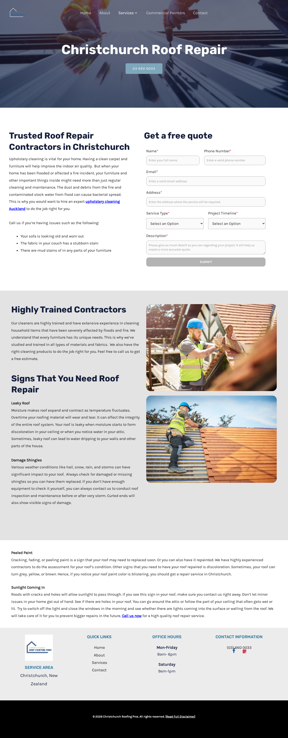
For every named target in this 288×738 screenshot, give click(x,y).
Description (157, 235)
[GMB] (244, 650)
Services (126, 12)
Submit (206, 262)
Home (85, 12)
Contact (200, 12)
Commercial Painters (165, 12)
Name (152, 151)
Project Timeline (223, 213)
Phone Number (217, 151)
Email (152, 171)
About (104, 12)
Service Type (157, 213)
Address (154, 192)
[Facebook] (234, 650)
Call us (128, 615)
